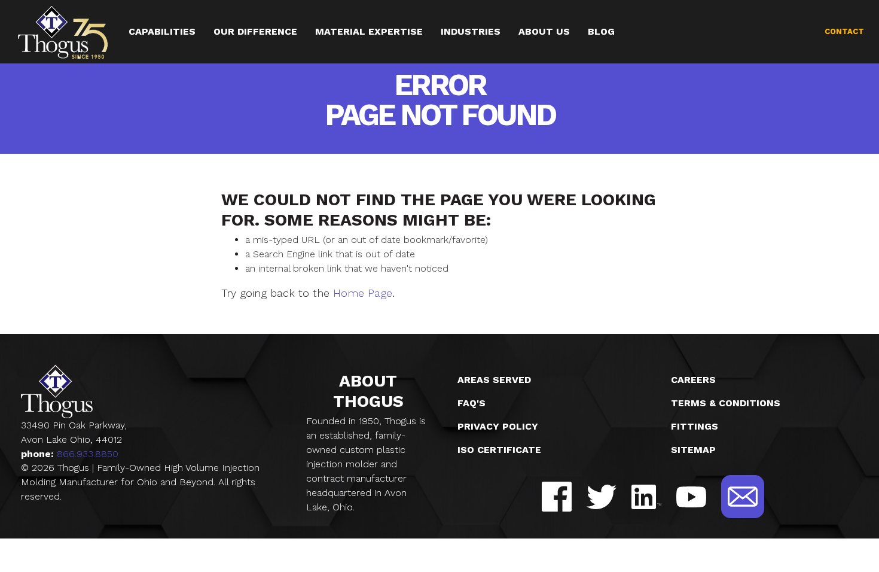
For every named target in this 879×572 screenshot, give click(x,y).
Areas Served (494, 379)
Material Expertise (369, 31)
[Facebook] (557, 497)
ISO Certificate (499, 449)
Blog (601, 31)
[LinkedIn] (646, 497)
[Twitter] (601, 497)
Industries (470, 31)
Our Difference (255, 31)
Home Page (362, 293)
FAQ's (471, 403)
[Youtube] (691, 496)
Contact (844, 31)
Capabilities (162, 31)
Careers (693, 379)
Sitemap (693, 449)
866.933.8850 (87, 454)
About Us (544, 31)
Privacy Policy (497, 426)
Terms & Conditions (725, 403)
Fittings (694, 426)
